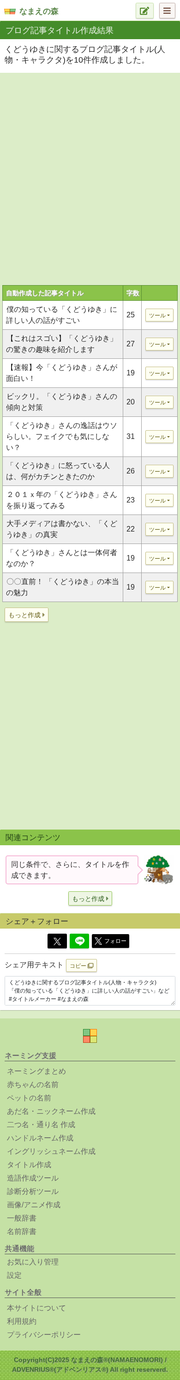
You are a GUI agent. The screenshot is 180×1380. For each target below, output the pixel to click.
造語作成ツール (33, 1178)
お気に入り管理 (33, 1262)
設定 (14, 1275)
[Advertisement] (90, 170)
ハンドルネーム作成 (40, 1138)
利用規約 (21, 1321)
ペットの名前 (29, 1098)
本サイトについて (36, 1308)
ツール (157, 315)
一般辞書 (21, 1218)
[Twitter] (57, 941)
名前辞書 (21, 1231)
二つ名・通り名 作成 (41, 1125)
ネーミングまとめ (36, 1071)
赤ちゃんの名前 (33, 1084)
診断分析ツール (33, 1191)
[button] (26, 615)
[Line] (79, 941)
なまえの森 (39, 11)
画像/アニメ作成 (33, 1205)
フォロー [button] (115, 941)
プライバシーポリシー (44, 1335)
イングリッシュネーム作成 (51, 1151)
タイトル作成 (29, 1165)
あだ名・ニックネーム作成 (51, 1111)
